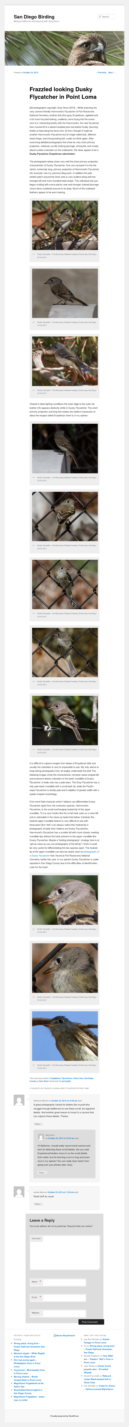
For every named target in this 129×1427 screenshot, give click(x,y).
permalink (66, 1081)
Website (35, 1312)
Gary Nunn (44, 1081)
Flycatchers (67, 1078)
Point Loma (78, 1078)
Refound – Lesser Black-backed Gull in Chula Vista (98, 1379)
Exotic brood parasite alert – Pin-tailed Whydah (97, 1369)
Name (36, 1281)
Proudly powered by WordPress (64, 1416)
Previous (101, 72)
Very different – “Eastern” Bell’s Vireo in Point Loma (99, 1359)
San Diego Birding (34, 16)
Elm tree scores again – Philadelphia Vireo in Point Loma (27, 1363)
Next (112, 72)
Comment (36, 1238)
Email (36, 1297)
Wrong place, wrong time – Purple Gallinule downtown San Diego (29, 1346)
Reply (38, 1123)
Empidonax (56, 1078)
